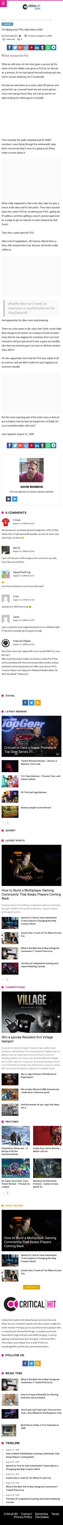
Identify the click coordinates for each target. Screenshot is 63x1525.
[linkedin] (37, 47)
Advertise (41, 1514)
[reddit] (26, 47)
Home (4, 20)
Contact (26, 1514)
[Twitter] (31, 703)
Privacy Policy (23, 1517)
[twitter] (15, 47)
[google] (20, 47)
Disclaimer (42, 1517)
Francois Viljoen (22, 640)
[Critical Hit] (31, 3)
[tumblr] (42, 47)
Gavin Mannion (10, 36)
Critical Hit (11, 1514)
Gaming (13, 20)
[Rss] (38, 703)
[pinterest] (31, 47)
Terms (55, 1514)
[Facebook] (25, 703)
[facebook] (9, 47)
